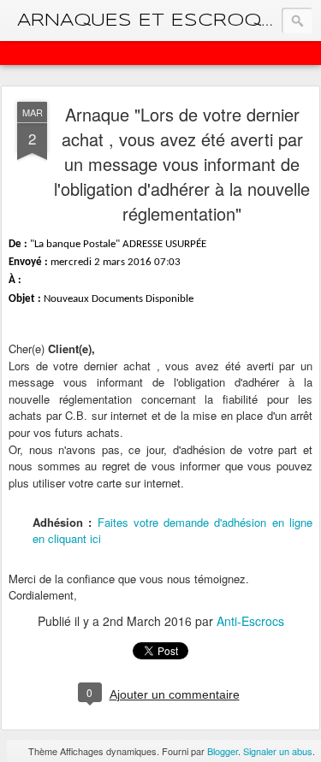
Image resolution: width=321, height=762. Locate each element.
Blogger (222, 751)
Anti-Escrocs (250, 620)
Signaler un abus (277, 751)
